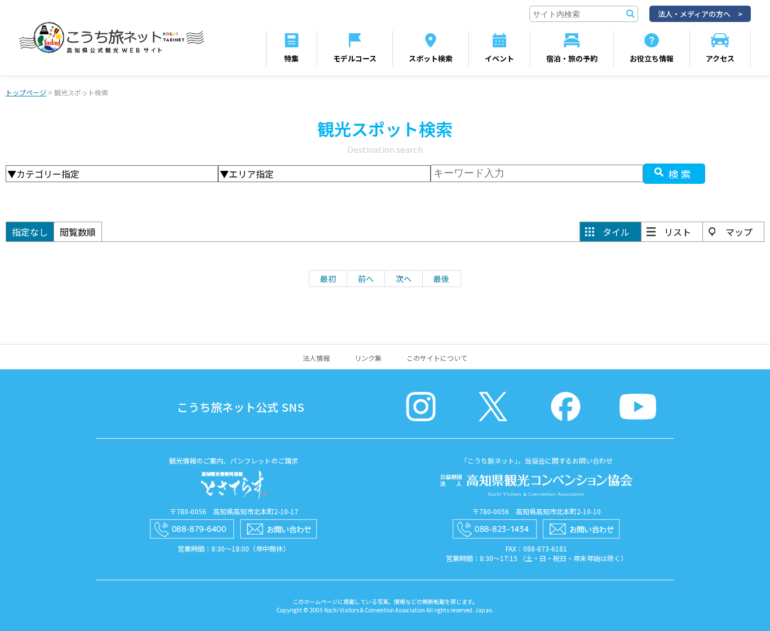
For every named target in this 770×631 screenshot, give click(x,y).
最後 (441, 278)
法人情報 (316, 358)
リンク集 (368, 358)
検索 (681, 173)
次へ (403, 278)
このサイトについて (436, 358)
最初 (328, 278)
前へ (366, 278)
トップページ (26, 92)
